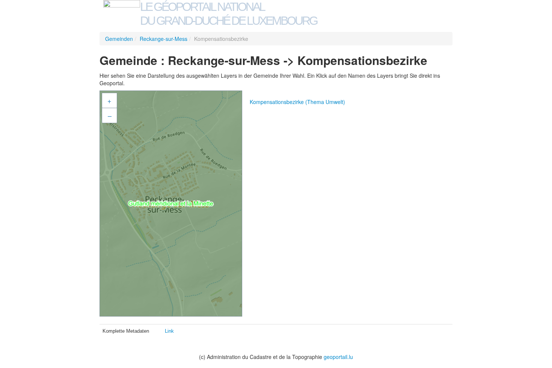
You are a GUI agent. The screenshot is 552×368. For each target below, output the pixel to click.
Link (169, 331)
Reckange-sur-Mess (163, 38)
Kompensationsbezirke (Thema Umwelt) (297, 102)
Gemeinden (119, 38)
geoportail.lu (338, 356)
